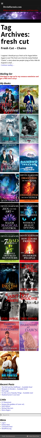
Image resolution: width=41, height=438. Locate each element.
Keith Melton (6, 406)
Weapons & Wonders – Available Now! (14, 389)
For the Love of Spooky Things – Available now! (17, 393)
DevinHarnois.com (12, 7)
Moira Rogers (6, 410)
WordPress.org (6, 428)
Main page (5, 391)
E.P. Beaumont (6, 402)
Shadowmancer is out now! (11, 395)
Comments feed (7, 427)
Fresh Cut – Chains (13, 48)
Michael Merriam (7, 408)
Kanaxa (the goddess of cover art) (13, 404)
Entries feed (6, 425)
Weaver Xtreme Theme (34, 436)
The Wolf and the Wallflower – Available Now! (17, 387)
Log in (4, 423)
